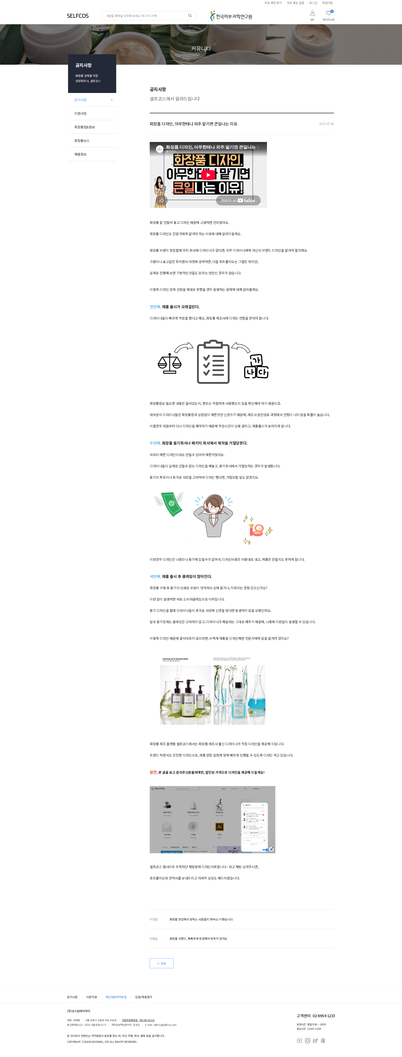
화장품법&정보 (84, 126)
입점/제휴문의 (143, 997)
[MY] (312, 13)
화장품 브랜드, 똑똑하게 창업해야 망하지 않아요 (198, 938)
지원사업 (80, 113)
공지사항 (80, 99)
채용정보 (80, 154)
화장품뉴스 (82, 140)
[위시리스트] (329, 13)
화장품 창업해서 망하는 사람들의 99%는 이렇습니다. (201, 919)
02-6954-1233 (324, 1015)
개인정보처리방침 (115, 997)
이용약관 (91, 997)
